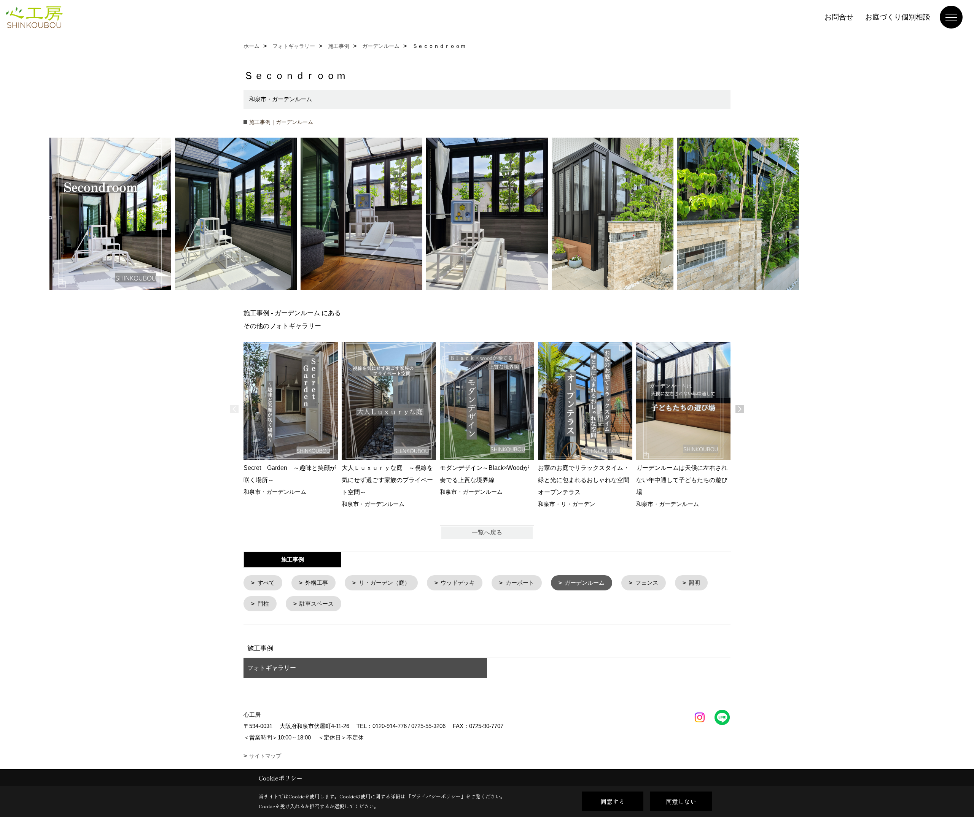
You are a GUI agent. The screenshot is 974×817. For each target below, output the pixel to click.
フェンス (646, 582)
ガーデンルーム (585, 582)
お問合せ (838, 17)
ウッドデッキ (458, 582)
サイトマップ (265, 756)
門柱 (263, 603)
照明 (694, 582)
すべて (266, 582)
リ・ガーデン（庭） (384, 582)
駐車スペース (316, 603)
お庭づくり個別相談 (897, 17)
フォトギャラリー (271, 668)
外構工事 (316, 582)
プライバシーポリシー (436, 796)
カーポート (520, 582)
